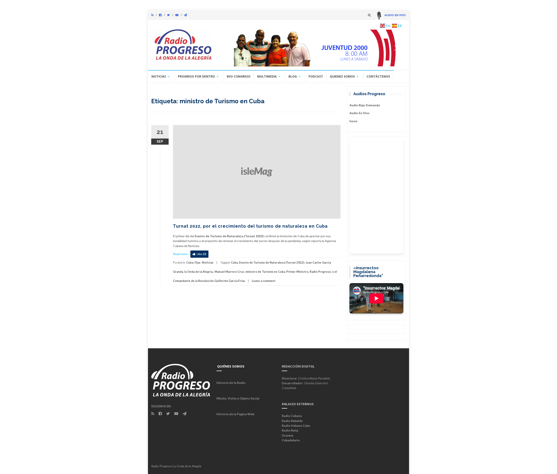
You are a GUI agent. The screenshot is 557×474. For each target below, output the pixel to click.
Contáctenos (378, 76)
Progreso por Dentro (196, 76)
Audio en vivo (359, 113)
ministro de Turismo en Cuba (265, 271)
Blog (293, 76)
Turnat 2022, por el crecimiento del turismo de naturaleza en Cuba (250, 226)
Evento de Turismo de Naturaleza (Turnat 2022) (271, 262)
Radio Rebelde (292, 421)
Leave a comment (263, 281)
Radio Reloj (290, 430)
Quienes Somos (342, 76)
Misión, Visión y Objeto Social (237, 398)
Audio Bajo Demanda (364, 105)
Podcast (316, 76)
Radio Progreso (320, 271)
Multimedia (267, 76)
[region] (310, 47)
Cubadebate (291, 440)
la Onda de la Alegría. (198, 271)
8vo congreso (238, 76)
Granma (287, 435)
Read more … (181, 254)
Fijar (198, 262)
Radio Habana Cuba (296, 425)
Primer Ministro (297, 271)
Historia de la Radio (230, 382)
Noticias (158, 76)
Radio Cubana (292, 416)
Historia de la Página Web (235, 414)
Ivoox (353, 121)
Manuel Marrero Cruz (229, 271)
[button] (310, 47)
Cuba (189, 262)
